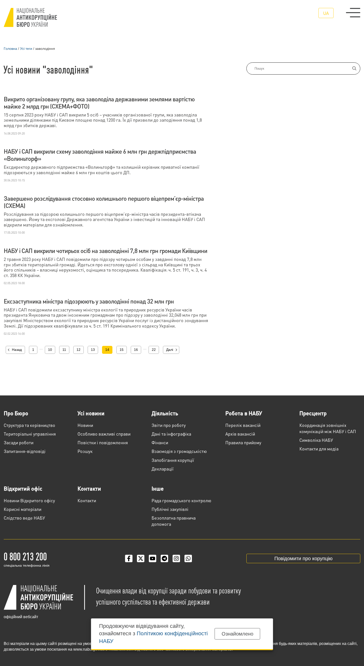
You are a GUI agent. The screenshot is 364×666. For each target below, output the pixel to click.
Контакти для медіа (318, 448)
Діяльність (165, 413)
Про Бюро (16, 413)
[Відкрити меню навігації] (353, 12)
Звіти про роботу (169, 425)
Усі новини (91, 413)
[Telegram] (164, 558)
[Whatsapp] (188, 558)
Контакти (89, 488)
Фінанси (160, 442)
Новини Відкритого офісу (29, 500)
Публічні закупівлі (170, 509)
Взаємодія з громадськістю (179, 451)
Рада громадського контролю (181, 500)
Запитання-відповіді (25, 451)
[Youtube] (152, 558)
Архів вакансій (240, 434)
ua (326, 13)
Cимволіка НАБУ (316, 440)
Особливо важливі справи (104, 434)
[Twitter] (140, 558)
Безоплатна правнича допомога (174, 521)
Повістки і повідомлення (103, 442)
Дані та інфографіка (171, 434)
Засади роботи (18, 442)
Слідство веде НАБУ (24, 518)
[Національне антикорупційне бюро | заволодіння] (30, 17)
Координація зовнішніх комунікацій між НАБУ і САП (327, 428)
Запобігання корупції (173, 460)
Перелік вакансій (242, 425)
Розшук (85, 451)
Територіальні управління (30, 434)
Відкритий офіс (23, 488)
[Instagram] (176, 558)
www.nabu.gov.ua (88, 649)
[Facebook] (128, 558)
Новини (85, 425)
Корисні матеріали (22, 509)
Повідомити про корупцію (303, 558)
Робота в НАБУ (243, 413)
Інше (158, 488)
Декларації (163, 469)
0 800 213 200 (25, 556)
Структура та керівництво (29, 425)
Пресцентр (313, 413)
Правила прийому (243, 442)
